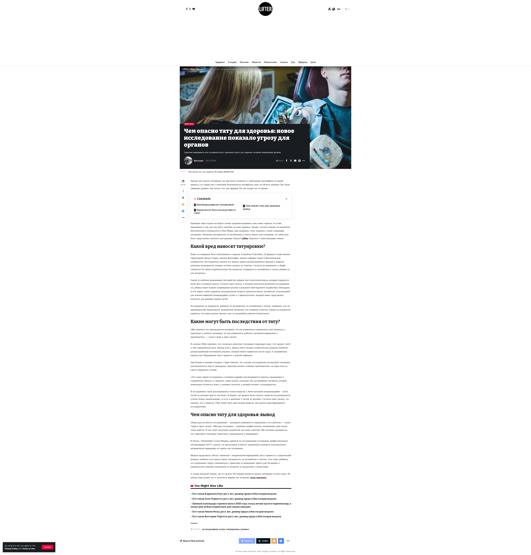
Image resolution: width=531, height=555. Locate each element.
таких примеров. (258, 477)
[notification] (329, 9)
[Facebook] (186, 9)
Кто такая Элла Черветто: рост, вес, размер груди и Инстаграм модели (234, 498)
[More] (304, 160)
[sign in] (182, 9)
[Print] (299, 160)
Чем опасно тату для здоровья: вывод (261, 207)
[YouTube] (194, 9)
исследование (210, 529)
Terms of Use (28, 549)
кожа (222, 529)
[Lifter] (265, 9)
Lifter (245, 238)
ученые (244, 529)
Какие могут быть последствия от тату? (215, 211)
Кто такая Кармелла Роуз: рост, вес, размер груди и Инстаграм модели (234, 494)
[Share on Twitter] (291, 160)
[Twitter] (190, 9)
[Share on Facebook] (286, 160)
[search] (333, 9)
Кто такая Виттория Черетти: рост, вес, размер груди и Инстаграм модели (236, 516)
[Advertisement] (265, 38)
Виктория (198, 160)
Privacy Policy (11, 549)
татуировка (233, 529)
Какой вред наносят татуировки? (215, 204)
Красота (189, 124)
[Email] (295, 160)
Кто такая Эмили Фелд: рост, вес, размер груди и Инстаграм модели (233, 511)
